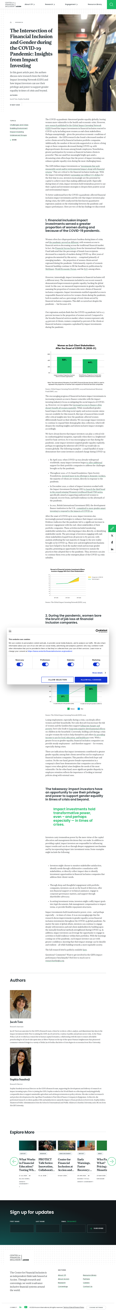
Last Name (40, 1221)
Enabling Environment (19, 128)
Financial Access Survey (65, 248)
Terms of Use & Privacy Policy (73, 1307)
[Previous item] (14, 1161)
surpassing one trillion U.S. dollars (85, 175)
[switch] (45, 664)
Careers (86, 1283)
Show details (97, 673)
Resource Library (95, 4)
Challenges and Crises (19, 125)
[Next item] (112, 1161)
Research (49, 4)
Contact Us (87, 1287)
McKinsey (49, 269)
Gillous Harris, (24, 1179)
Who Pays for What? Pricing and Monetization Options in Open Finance (105, 1165)
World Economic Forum (65, 269)
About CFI (29, 4)
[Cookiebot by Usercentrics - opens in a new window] (97, 631)
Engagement (70, 4)
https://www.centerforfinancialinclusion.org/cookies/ (50, 651)
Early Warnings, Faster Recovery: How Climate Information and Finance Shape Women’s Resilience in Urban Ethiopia (85, 1165)
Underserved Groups (18, 135)
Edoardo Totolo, (83, 1179)
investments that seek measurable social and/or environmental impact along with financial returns (75, 169)
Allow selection (57, 680)
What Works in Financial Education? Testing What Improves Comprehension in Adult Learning (28, 1165)
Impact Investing (17, 132)
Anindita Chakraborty (23, 1183)
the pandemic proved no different (63, 243)
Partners (86, 1279)
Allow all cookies (91, 680)
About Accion (63, 1279)
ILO (85, 269)
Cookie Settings (96, 1307)
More (14, 140)
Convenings (63, 1287)
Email (69, 1221)
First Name (14, 1221)
